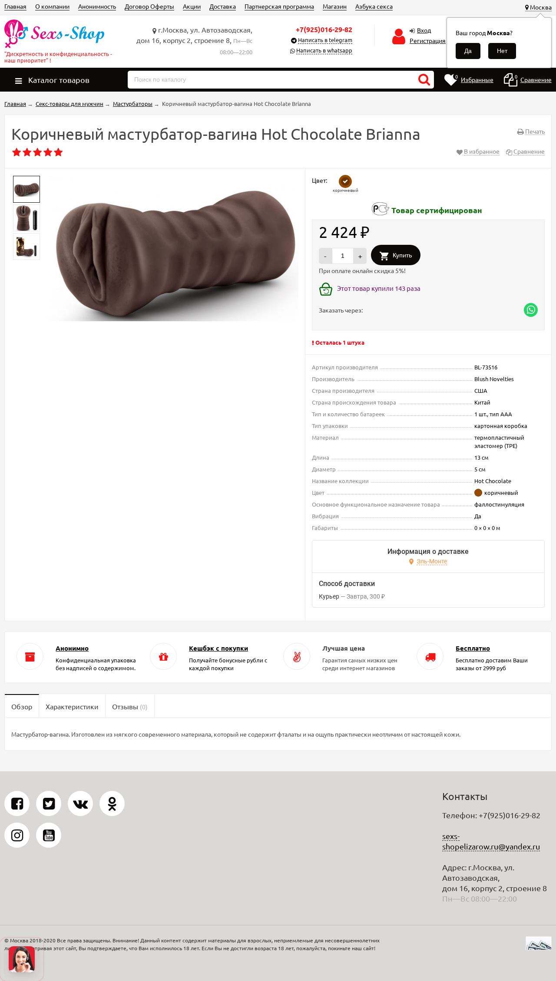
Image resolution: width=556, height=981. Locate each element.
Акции (192, 6)
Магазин (335, 6)
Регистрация (428, 40)
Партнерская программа (279, 6)
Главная (15, 6)
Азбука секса (374, 6)
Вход (424, 30)
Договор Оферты (149, 6)
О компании (52, 6)
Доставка (222, 6)
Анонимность (97, 6)
